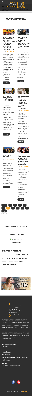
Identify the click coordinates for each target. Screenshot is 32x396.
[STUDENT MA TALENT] (9, 150)
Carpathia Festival (11, 251)
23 (27, 208)
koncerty (21, 258)
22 (22, 208)
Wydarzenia (10, 51)
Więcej (6, 82)
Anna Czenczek (5, 248)
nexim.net (24, 391)
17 (24, 205)
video (21, 261)
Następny (4, 211)
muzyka (4, 261)
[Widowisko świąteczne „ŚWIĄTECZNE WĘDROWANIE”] (9, 91)
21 (17, 208)
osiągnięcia (10, 261)
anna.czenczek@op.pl (17, 316)
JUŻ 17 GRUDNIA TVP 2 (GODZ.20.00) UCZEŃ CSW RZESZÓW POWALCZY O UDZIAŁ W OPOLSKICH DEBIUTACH (23, 102)
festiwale (22, 254)
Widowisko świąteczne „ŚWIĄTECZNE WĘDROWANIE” (8, 99)
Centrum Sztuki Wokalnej (8, 254)
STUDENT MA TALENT (8, 156)
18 (3, 208)
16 (19, 205)
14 (10, 205)
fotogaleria (8, 258)
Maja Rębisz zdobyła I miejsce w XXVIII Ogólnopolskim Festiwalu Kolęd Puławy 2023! (23, 43)
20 (13, 208)
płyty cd (16, 261)
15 (15, 205)
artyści (12, 248)
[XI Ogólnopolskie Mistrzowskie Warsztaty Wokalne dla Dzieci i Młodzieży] (23, 150)
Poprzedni (4, 205)
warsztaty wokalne (9, 264)
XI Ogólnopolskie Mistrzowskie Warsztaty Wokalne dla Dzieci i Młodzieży (23, 160)
